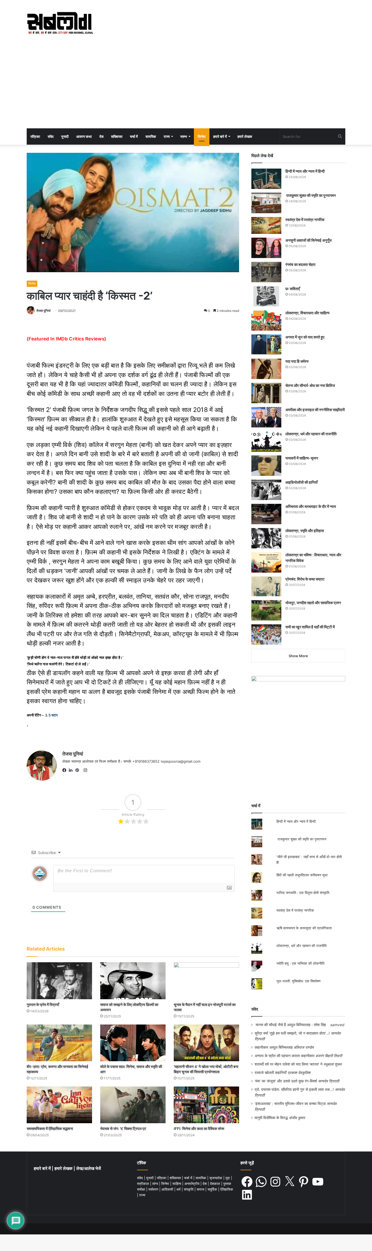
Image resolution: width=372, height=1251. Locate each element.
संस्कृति (189, 1189)
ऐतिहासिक (226, 1189)
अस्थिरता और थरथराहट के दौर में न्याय (310, 506)
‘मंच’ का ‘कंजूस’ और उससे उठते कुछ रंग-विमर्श (286, 1081)
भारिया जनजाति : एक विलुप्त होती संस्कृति (302, 892)
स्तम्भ (183, 136)
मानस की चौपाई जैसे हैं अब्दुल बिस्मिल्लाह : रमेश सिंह (292, 1025)
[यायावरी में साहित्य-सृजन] (266, 465)
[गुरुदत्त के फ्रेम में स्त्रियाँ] (59, 980)
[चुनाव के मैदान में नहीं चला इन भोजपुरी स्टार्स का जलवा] (206, 980)
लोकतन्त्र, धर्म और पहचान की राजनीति (311, 434)
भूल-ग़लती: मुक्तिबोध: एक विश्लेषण (298, 981)
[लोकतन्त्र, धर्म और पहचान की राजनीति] (266, 441)
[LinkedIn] (72, 770)
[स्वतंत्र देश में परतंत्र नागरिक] (266, 225)
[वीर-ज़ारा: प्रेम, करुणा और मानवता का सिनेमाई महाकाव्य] (59, 1043)
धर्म (179, 1189)
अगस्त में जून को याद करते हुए (305, 337)
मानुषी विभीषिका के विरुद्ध (271, 1118)
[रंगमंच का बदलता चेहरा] (266, 272)
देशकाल (215, 1183)
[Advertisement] (186, 87)
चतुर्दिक (213, 1189)
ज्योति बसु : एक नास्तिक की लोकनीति (300, 963)
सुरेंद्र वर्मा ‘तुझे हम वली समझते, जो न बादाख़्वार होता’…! (292, 1033)
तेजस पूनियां (43, 311)
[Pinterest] (78, 770)
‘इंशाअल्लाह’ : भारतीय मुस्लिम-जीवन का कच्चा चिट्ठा (290, 1103)
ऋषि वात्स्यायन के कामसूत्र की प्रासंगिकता (304, 928)
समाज (201, 1189)
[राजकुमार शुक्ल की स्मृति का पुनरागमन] (266, 203)
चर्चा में (134, 136)
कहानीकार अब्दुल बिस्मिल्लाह (274, 1047)
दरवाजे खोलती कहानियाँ (270, 1072)
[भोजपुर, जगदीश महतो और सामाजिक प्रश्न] (266, 610)
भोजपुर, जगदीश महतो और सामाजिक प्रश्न (313, 602)
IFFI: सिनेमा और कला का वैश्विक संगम (199, 1128)
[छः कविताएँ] (266, 296)
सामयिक (150, 136)
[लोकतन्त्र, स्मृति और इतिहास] (266, 538)
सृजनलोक (216, 1178)
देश (101, 136)
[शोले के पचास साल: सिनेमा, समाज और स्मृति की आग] (133, 1043)
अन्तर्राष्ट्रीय (192, 1183)
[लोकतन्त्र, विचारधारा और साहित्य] (266, 320)
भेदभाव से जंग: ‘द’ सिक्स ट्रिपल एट (123, 1128)
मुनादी (65, 136)
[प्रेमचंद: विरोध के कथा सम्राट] (266, 586)
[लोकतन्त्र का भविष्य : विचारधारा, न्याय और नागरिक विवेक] (266, 562)
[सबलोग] (60, 23)
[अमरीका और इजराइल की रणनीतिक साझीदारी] (266, 417)
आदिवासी (167, 1189)
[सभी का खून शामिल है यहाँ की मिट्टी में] (266, 634)
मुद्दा (228, 1178)
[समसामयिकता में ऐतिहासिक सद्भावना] (59, 1105)
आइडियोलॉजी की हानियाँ (301, 482)
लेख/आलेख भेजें (88, 1168)
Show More (298, 656)
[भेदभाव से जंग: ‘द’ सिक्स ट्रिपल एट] (133, 1105)
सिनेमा (202, 136)
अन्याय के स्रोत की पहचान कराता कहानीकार (285, 1056)
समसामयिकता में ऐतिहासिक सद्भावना (50, 1128)
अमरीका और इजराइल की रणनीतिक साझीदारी (315, 409)
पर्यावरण (153, 1189)
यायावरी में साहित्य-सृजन (302, 458)
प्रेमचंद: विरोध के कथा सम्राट (305, 579)
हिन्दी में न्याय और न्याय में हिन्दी (305, 171)
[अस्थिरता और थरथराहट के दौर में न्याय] (266, 514)
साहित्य (177, 1183)
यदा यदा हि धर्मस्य (297, 361)
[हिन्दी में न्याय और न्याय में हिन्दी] (266, 179)
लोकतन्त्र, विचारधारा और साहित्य (307, 313)
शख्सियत (116, 136)
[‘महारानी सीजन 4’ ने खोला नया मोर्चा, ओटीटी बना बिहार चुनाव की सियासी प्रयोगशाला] (206, 1043)
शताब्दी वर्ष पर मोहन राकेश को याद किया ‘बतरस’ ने (288, 1064)
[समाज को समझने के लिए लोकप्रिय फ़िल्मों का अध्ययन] (133, 980)
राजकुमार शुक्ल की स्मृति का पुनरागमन (310, 195)
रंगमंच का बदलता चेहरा (300, 264)
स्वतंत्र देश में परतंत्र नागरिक (304, 219)
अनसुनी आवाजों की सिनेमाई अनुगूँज (308, 240)
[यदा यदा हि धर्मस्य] (266, 369)
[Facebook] (65, 770)
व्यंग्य (155, 1183)
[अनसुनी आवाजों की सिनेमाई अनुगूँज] (266, 248)
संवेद (51, 136)
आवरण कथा (84, 136)
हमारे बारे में (220, 136)
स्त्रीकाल (143, 1183)
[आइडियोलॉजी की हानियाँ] (266, 490)
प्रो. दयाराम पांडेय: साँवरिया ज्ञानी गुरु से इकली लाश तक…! (294, 1089)
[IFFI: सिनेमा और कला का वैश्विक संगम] (206, 1105)
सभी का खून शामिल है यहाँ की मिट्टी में (310, 627)
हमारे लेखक (244, 136)
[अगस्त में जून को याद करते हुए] (266, 344)
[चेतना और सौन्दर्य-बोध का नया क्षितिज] (266, 393)
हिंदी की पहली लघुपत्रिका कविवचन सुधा (302, 875)
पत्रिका (35, 136)
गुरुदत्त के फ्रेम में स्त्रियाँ (43, 1004)
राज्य (167, 136)
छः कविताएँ (292, 288)
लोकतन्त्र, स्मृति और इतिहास (304, 530)
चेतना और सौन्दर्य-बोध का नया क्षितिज (310, 385)
